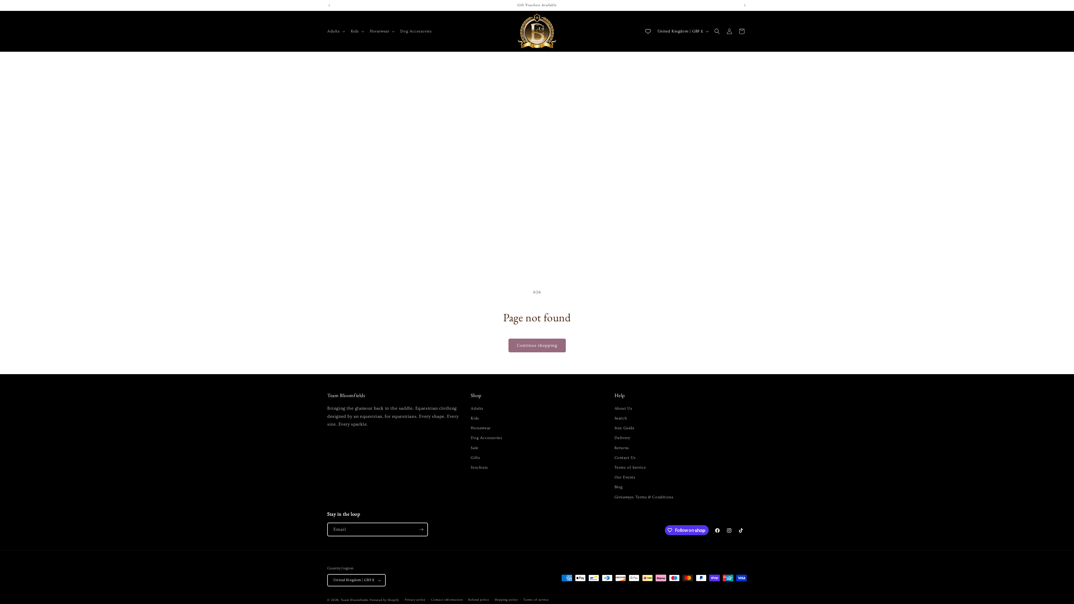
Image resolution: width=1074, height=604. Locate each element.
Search (620, 418)
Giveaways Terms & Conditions (643, 497)
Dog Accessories (486, 438)
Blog (618, 487)
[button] (335, 31)
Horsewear (480, 428)
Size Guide (624, 428)
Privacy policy (415, 599)
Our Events (624, 477)
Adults (477, 408)
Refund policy (478, 599)
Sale (474, 448)
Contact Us (625, 458)
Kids (475, 418)
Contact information (447, 599)
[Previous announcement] (329, 5)
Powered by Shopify (384, 600)
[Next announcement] (745, 5)
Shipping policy (506, 599)
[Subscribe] (421, 529)
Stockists (479, 467)
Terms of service (535, 599)
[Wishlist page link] (648, 31)
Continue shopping (537, 345)
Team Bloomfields (355, 600)
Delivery (622, 438)
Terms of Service (630, 467)
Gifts (475, 458)
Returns (621, 448)
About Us (623, 408)
